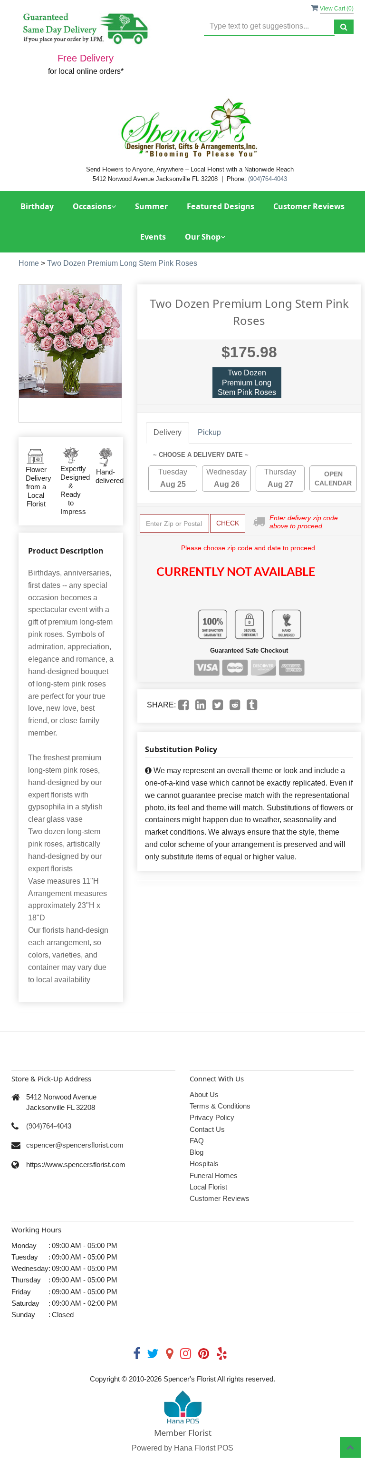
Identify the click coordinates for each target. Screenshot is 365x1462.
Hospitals (204, 1164)
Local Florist (208, 1187)
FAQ (197, 1141)
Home (29, 263)
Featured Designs (220, 206)
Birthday (37, 206)
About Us (204, 1094)
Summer (151, 206)
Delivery (168, 432)
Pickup (209, 432)
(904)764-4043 (267, 178)
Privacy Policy (212, 1117)
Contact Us (207, 1129)
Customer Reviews (309, 206)
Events (153, 237)
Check (227, 523)
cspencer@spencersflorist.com (75, 1145)
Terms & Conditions (220, 1106)
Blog (196, 1152)
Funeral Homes (214, 1175)
